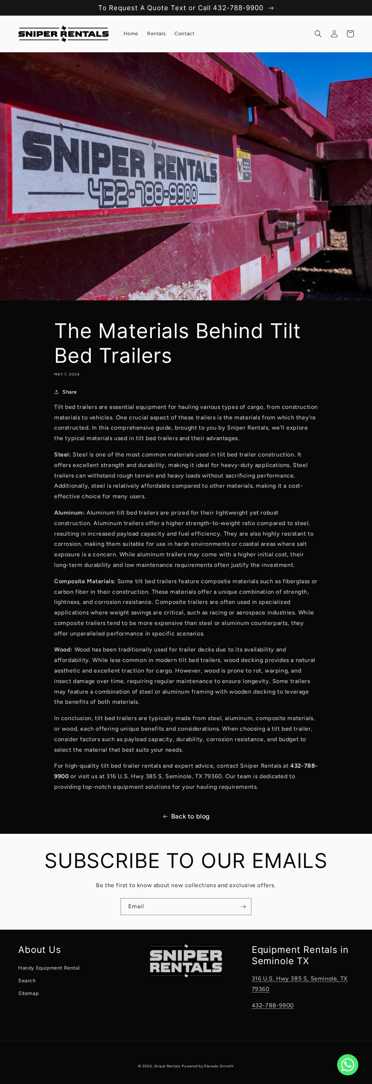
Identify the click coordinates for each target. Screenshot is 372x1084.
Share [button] (69, 392)
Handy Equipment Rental (49, 968)
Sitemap (28, 993)
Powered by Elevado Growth (208, 1066)
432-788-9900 (273, 1005)
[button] (318, 34)
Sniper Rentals (167, 1066)
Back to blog (190, 816)
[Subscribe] (243, 906)
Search (27, 981)
